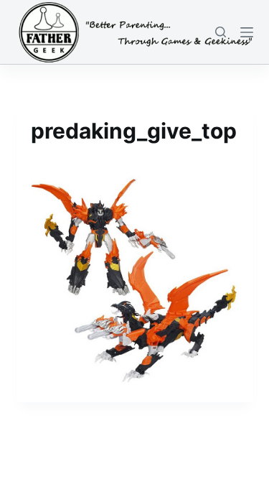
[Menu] (246, 32)
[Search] (220, 32)
